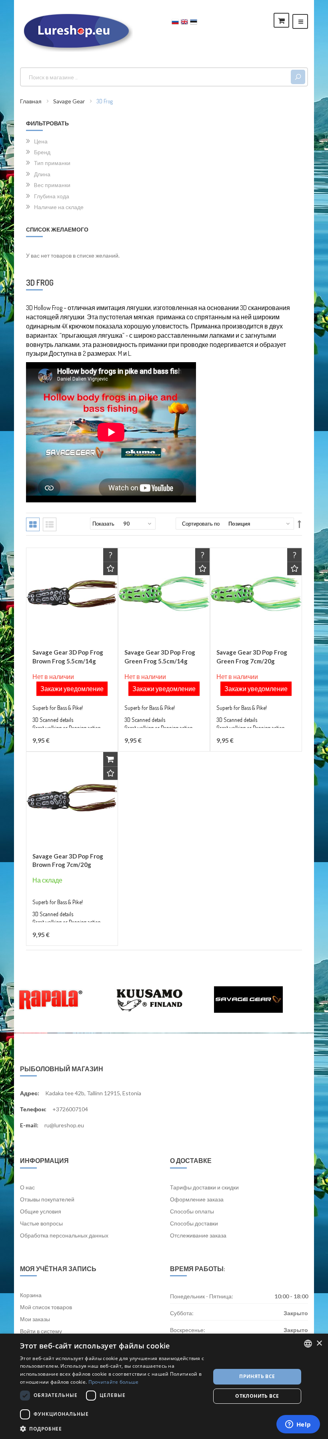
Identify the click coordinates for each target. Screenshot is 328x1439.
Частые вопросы (41, 1223)
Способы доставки (194, 1223)
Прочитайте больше (113, 1382)
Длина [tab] (42, 174)
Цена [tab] (41, 141)
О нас (27, 1187)
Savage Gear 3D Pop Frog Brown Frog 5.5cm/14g (67, 656)
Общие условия (40, 1211)
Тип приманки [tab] (52, 162)
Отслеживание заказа (198, 1235)
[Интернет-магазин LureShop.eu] (76, 31)
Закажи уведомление (72, 689)
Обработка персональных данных (64, 1235)
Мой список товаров (46, 1307)
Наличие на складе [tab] (59, 207)
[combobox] (157, 77)
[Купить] (110, 759)
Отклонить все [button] (257, 1396)
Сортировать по (201, 523)
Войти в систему (41, 1331)
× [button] (319, 1343)
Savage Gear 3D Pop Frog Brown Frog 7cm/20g (67, 860)
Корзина (31, 1295)
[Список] (49, 524)
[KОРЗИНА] (281, 20)
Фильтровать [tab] (47, 123)
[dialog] (164, 1386)
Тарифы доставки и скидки (204, 1187)
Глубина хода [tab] (51, 196)
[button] (110, 568)
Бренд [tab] (42, 152)
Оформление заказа (197, 1199)
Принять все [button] (257, 1376)
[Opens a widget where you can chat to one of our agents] (298, 1425)
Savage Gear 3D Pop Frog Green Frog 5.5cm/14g (159, 656)
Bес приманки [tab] (52, 184)
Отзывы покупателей (47, 1199)
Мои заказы (35, 1319)
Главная (31, 101)
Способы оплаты (192, 1211)
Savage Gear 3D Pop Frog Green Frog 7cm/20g (251, 656)
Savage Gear (69, 101)
